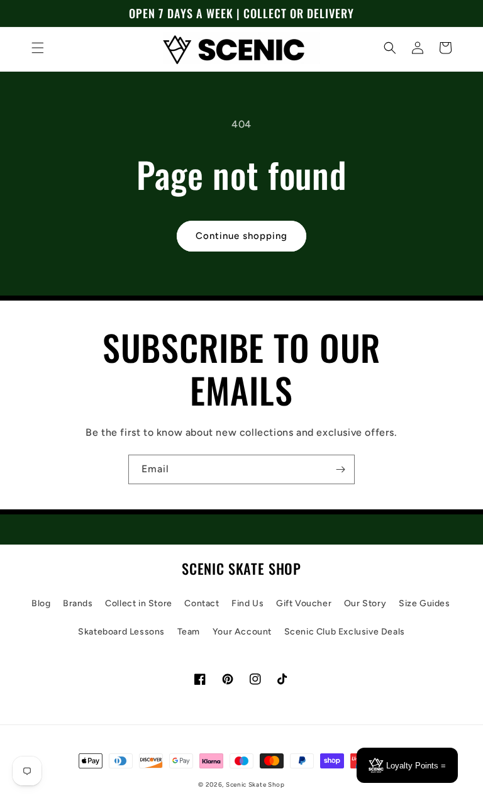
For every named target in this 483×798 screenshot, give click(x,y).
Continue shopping (241, 235)
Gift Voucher (303, 603)
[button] (38, 48)
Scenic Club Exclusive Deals (344, 631)
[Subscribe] (340, 469)
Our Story (365, 603)
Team (188, 631)
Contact (201, 603)
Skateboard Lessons (121, 631)
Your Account (242, 631)
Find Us (247, 603)
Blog (40, 603)
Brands (78, 603)
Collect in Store (138, 603)
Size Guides (424, 603)
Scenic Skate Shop (255, 784)
